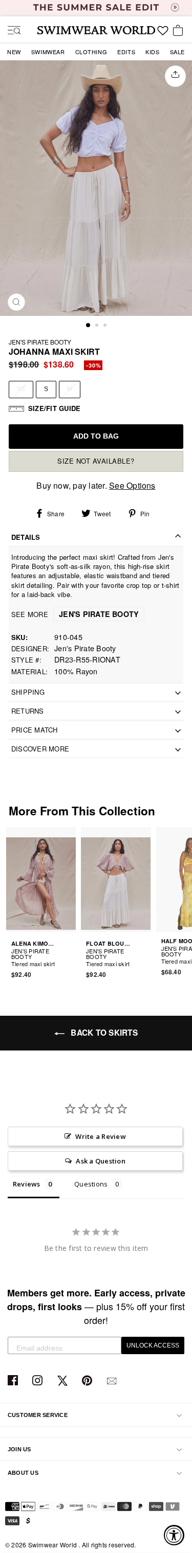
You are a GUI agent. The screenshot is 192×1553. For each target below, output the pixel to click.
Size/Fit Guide (54, 408)
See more (75, 614)
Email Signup (112, 1381)
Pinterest (88, 1381)
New (14, 52)
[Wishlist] (163, 34)
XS (21, 389)
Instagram (38, 1381)
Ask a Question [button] (100, 1161)
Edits (126, 52)
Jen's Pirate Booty (40, 341)
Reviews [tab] (26, 1184)
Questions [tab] (91, 1184)
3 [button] (106, 326)
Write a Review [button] (100, 1136)
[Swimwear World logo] (96, 30)
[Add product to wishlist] (70, 957)
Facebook (14, 1381)
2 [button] (97, 326)
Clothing (91, 52)
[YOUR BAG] (180, 31)
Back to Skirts (103, 1032)
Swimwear (48, 52)
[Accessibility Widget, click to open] (174, 1535)
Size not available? (96, 461)
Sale (177, 52)
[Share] (175, 76)
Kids (152, 52)
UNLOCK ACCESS (152, 1345)
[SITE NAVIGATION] (10, 31)
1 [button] (88, 325)
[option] (96, 188)
